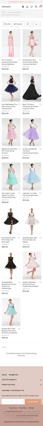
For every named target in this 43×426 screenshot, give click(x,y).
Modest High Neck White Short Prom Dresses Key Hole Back (30, 284)
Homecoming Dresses (14, 12)
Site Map (31, 408)
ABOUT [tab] (4, 375)
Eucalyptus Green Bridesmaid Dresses (27, 416)
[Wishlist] (31, 7)
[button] (19, 60)
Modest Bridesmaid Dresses (14, 411)
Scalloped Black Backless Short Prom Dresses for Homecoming (9, 285)
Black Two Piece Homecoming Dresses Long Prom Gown (30, 106)
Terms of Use (13, 408)
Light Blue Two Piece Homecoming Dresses (30, 194)
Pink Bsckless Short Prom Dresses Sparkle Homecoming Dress (30, 62)
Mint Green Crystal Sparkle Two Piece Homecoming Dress (9, 195)
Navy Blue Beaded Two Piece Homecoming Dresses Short (10, 106)
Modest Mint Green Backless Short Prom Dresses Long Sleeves (9, 331)
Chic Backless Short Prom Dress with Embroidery (9, 240)
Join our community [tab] (9, 380)
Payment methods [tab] (8, 385)
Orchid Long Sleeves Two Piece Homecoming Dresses (30, 151)
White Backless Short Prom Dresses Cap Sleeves (30, 240)
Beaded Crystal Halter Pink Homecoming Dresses (9, 151)
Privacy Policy (23, 408)
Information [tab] (11, 375)
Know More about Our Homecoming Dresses (22, 354)
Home (3, 12)
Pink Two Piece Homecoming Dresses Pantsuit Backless (9, 62)
